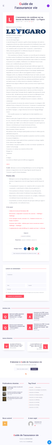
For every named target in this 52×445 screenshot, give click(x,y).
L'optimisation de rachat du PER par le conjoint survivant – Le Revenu (27, 228)
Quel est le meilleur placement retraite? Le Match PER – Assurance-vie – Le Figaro (17, 315)
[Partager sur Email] (32, 248)
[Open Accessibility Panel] (49, 442)
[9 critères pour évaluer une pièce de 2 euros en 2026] (4, 388)
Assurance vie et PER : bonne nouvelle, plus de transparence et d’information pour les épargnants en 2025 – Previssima (41, 315)
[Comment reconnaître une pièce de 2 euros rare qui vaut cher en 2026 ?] (4, 394)
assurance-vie (34, 239)
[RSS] (26, 373)
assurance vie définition (26, 236)
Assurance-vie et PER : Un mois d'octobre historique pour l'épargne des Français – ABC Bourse (41, 326)
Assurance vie (38, 422)
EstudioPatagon (29, 441)
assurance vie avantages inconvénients (37, 389)
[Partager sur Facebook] (25, 248)
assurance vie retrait (33, 407)
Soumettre (34, 369)
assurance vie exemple (34, 402)
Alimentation (38, 387)
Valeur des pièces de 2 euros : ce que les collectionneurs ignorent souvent (15, 398)
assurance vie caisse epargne (35, 397)
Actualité (31, 387)
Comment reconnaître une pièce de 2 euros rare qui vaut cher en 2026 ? (14, 393)
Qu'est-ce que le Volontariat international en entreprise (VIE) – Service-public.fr (17, 326)
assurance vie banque (34, 392)
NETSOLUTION (29, 438)
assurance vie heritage (34, 404)
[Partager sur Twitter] (29, 248)
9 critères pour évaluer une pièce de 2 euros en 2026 (15, 387)
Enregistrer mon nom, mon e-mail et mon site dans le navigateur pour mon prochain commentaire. (26, 292)
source (8, 164)
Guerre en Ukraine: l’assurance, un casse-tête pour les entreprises (29, 55)
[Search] (48, 5)
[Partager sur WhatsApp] (36, 248)
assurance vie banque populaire (36, 394)
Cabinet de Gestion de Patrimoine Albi (18, 211)
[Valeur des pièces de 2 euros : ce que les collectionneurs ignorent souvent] (4, 399)
